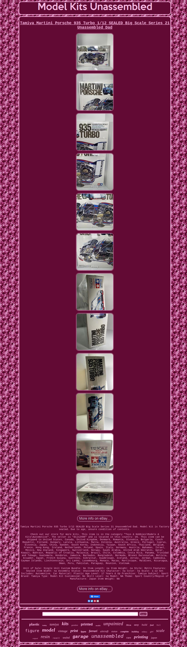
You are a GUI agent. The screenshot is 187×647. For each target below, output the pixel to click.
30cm (128, 625)
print (74, 631)
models (98, 625)
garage (80, 636)
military (144, 632)
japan (154, 637)
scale (160, 630)
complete (124, 631)
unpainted (113, 623)
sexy (136, 624)
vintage (62, 631)
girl (151, 631)
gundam (74, 625)
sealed (66, 637)
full (158, 625)
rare (128, 637)
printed (87, 624)
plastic (34, 624)
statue (114, 631)
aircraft (104, 631)
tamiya (54, 624)
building (135, 632)
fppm (83, 631)
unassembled (107, 636)
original (35, 638)
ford (152, 625)
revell (56, 638)
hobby (44, 625)
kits (65, 623)
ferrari (93, 631)
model (48, 630)
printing (141, 636)
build (144, 624)
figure (32, 630)
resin (45, 636)
